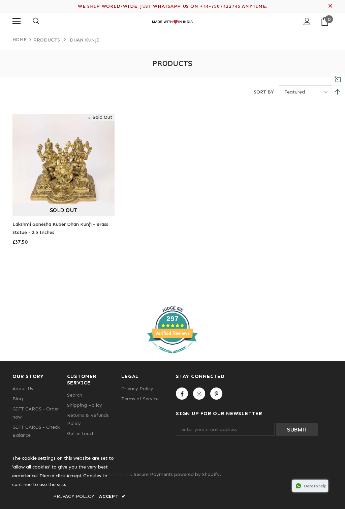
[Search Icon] (36, 21)
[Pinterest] (216, 393)
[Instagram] (199, 393)
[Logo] (172, 21)
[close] (330, 6)
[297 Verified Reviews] (172, 357)
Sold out (63, 210)
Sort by (264, 92)
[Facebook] (182, 393)
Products (46, 40)
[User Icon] (307, 21)
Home (19, 40)
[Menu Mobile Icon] (16, 21)
